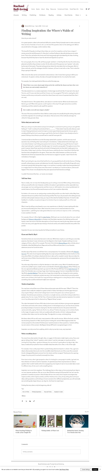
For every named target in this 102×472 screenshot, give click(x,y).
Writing (24, 15)
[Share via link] (34, 401)
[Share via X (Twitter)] (26, 401)
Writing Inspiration (36, 391)
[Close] (100, 469)
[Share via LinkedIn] (30, 401)
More (77, 15)
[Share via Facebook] (22, 401)
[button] (86, 15)
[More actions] (79, 26)
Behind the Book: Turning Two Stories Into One (75, 431)
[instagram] (86, 9)
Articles (59, 15)
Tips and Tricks (48, 391)
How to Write (26, 391)
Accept (95, 469)
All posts (16, 15)
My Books (42, 15)
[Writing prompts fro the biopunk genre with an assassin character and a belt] (51, 421)
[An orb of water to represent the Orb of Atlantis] (76, 421)
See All (86, 411)
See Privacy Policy (64, 469)
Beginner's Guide (58, 391)
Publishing (33, 15)
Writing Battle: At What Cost (50, 430)
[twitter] (89, 9)
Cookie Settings (86, 469)
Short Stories (68, 15)
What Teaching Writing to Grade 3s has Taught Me (24, 431)
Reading (51, 15)
